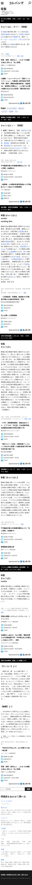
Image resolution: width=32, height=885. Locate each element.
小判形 (11, 111)
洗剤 (26, 264)
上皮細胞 (12, 251)
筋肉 (2, 34)
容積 (7, 241)
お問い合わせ (24, 874)
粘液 (18, 257)
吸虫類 (6, 143)
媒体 (20, 259)
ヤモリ (20, 39)
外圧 (4, 244)
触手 (23, 130)
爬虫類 (6, 145)
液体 (15, 259)
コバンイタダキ (12, 108)
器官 (27, 32)
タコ (5, 39)
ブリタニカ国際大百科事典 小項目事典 (13, 567)
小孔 (12, 257)
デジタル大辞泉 (6, 18)
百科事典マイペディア (8, 469)
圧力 (2, 37)
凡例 (22, 56)
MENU (2, 3)
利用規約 (3, 874)
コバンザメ (13, 39)
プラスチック (18, 148)
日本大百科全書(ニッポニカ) (10, 336)
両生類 (22, 246)
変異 (21, 231)
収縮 (7, 34)
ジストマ (4, 111)
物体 (12, 44)
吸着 (15, 37)
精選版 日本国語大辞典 (8, 117)
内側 (21, 34)
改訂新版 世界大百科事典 (9, 207)
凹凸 (10, 277)
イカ (16, 111)
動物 (4, 32)
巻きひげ (21, 108)
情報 (18, 56)
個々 (24, 251)
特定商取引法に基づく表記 (13, 874)
